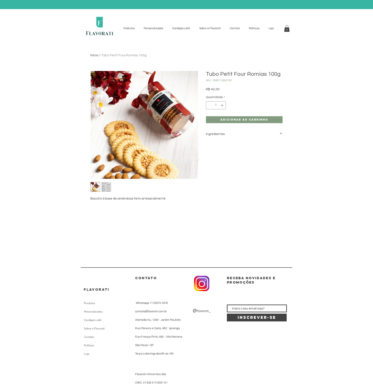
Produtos (89, 303)
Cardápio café (92, 320)
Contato (89, 337)
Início (94, 55)
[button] (287, 28)
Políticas (89, 345)
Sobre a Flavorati (94, 328)
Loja (86, 353)
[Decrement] (209, 105)
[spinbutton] (216, 105)
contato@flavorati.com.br (151, 311)
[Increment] (222, 105)
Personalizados (93, 311)
